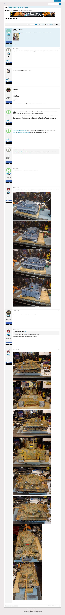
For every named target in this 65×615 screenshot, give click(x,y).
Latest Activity (12, 21)
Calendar (28, 8)
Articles (10, 7)
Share (9, 62)
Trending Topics (19, 8)
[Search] (60, 4)
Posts (7, 21)
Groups (14, 7)
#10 (58, 310)
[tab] (7, 22)
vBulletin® (32, 610)
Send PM (7, 60)
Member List (24, 8)
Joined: (7, 38)
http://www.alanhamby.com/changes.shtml (19, 130)
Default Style (8, 605)
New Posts (9, 8)
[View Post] (25, 331)
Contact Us (53, 605)
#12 (58, 349)
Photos (18, 21)
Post (9, 43)
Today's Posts (14, 8)
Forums (6, 7)
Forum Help (49, 605)
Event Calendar (20, 7)
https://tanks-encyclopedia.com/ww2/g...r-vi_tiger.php (21, 132)
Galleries (26, 7)
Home (6, 8)
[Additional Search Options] (58, 4)
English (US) (14, 605)
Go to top (58, 605)
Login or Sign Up (57, 0)
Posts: (7, 39)
